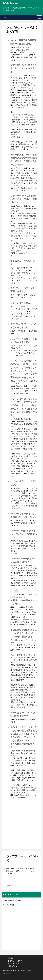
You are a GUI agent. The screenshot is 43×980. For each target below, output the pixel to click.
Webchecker (11, 3)
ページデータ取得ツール (12, 900)
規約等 (10, 958)
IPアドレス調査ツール (11, 905)
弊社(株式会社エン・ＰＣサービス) (23, 795)
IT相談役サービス (16, 775)
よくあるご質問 (13, 963)
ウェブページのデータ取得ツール (22, 233)
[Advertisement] (21, 822)
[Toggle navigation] (39, 17)
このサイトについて (15, 961)
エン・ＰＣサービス (20, 970)
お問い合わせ (13, 966)
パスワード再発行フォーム (20, 331)
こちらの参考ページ (17, 594)
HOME (3, 18)
